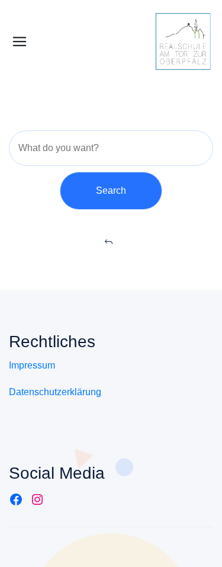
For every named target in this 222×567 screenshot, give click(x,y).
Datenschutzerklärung (55, 392)
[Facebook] (16, 499)
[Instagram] (37, 499)
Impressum (32, 365)
